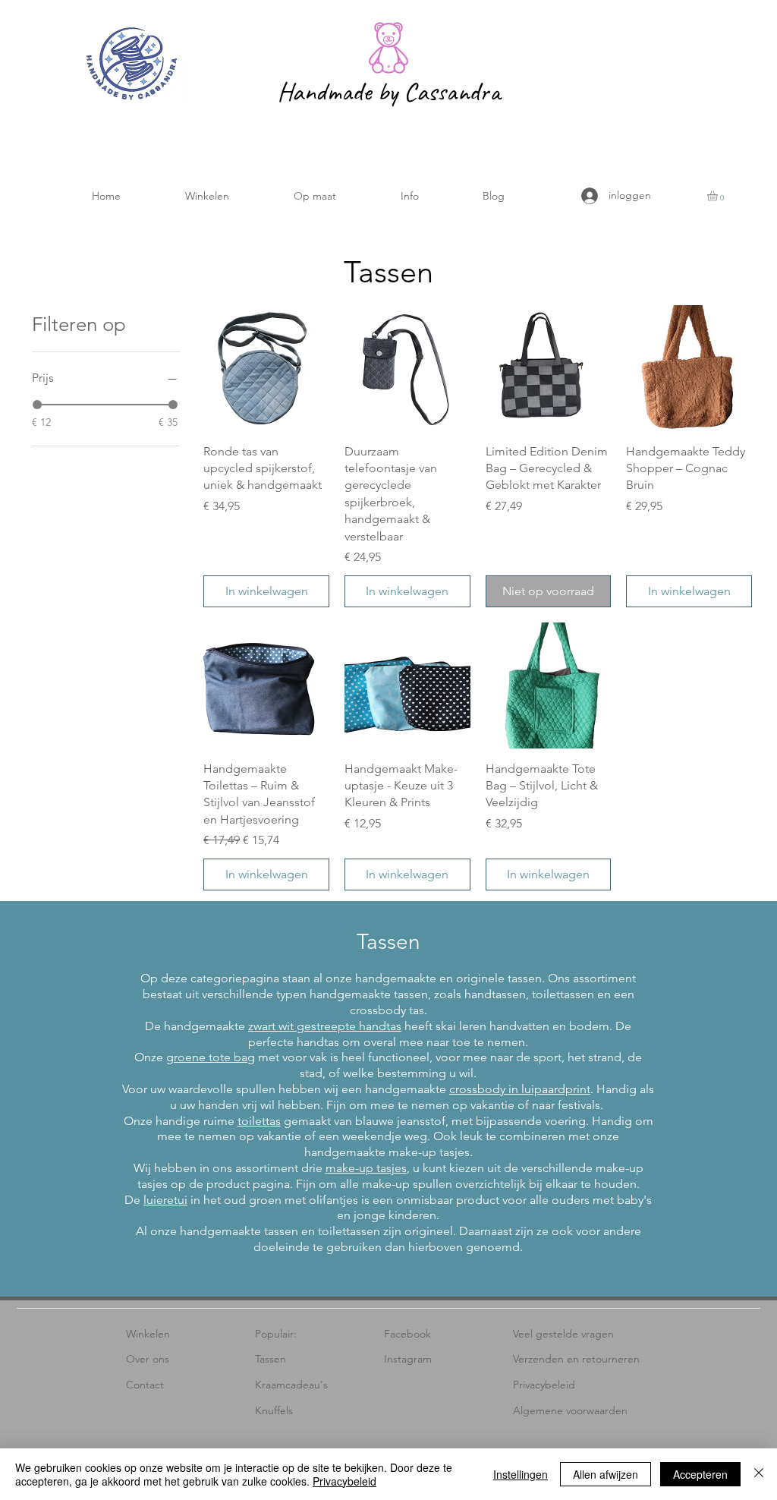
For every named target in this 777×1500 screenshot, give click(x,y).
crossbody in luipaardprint (519, 1089)
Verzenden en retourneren (576, 1359)
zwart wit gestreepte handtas (324, 1026)
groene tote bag (210, 1057)
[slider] (37, 404)
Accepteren (700, 1474)
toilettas (259, 1121)
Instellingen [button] (520, 1474)
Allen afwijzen (605, 1474)
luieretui (165, 1200)
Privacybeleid (544, 1384)
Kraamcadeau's (291, 1384)
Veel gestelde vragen (563, 1334)
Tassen (270, 1359)
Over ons (147, 1359)
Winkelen (148, 1334)
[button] (207, 196)
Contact (145, 1384)
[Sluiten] (759, 1474)
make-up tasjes (366, 1168)
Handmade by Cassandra (388, 91)
